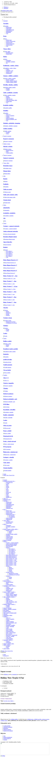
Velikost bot (3, 693)
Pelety (7, 346)
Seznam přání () (7, 738)
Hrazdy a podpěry (10, 79)
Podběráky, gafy (9, 70)
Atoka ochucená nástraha (10, 231)
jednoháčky (8, 60)
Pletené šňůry (9, 54)
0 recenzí (2, 698)
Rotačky (8, 315)
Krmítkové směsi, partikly (10, 349)
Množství (3, 694)
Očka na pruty (7, 425)
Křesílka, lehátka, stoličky (10, 85)
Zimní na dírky (9, 45)
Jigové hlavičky (7, 242)
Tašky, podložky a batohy (10, 92)
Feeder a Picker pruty (10, 41)
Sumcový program (8, 158)
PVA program (7, 446)
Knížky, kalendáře (8, 415)
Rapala (7, 314)
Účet (4, 736)
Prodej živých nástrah (8, 730)
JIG (7, 63)
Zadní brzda (8, 28)
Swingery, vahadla (8, 457)
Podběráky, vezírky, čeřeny (11, 65)
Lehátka (8, 89)
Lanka (5, 333)
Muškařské (8, 32)
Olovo (7, 133)
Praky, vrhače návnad (9, 441)
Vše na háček (7, 370)
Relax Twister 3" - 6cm (9, 291)
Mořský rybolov (7, 146)
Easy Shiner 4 (9, 253)
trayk (6, 700)
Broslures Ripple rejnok (10, 236)
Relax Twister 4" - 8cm (9, 297)
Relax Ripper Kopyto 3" (10, 265)
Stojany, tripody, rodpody (11, 81)
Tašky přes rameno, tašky (11, 100)
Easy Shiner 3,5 (9, 252)
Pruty (5, 36)
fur (4, 700)
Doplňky (5, 110)
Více (7, 33)
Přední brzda (9, 27)
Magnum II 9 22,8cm (10, 321)
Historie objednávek (7, 737)
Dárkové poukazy (10, 118)
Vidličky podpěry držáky (11, 82)
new (9, 700)
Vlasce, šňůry (7, 49)
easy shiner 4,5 (9, 254)
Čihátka (7, 116)
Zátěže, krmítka (7, 128)
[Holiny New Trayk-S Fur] (7, 651)
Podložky (8, 97)
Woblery (5, 325)
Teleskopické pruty (10, 43)
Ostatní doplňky (9, 152)
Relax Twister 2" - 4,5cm (10, 286)
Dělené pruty (9, 40)
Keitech (5, 247)
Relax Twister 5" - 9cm (9, 302)
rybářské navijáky (38, 719)
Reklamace (5, 728)
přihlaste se (6, 674)
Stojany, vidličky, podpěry (10, 76)
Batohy (7, 96)
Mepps (7, 311)
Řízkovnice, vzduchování (10, 452)
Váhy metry (6, 462)
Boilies (7, 345)
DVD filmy (6, 404)
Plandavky (8, 312)
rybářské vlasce (4, 720)
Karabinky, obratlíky (9, 409)
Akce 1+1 (8, 114)
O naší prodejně (6, 725)
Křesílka (8, 88)
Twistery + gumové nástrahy (11, 226)
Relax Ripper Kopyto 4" (10, 270)
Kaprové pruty (9, 42)
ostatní (7, 330)
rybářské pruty (30, 719)
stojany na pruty (45, 719)
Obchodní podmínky (7, 727)
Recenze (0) (6, 655)
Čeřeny (7, 69)
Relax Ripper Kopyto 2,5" (10, 260)
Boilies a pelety (7, 341)
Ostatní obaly (9, 101)
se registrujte (14, 674)
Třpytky (5, 307)
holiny (11, 700)
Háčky (5, 56)
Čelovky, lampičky (10, 115)
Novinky (5, 739)
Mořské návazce (9, 150)
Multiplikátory (9, 31)
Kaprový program (8, 138)
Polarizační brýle (8, 436)
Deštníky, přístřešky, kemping (11, 123)
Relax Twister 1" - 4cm (9, 281)
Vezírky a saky (9, 72)
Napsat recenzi (8, 698)
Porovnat (7, 696)
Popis (4, 654)
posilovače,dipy (7, 359)
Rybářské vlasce (9, 52)
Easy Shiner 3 (9, 251)
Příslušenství (9, 73)
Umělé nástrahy (7, 364)
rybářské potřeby (14, 719)
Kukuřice (6, 354)
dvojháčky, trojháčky (10, 61)
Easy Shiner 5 (9, 256)
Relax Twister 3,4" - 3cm (10, 276)
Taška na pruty (9, 99)
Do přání (2, 696)
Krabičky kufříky (8, 105)
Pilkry (7, 151)
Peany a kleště (7, 431)
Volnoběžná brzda (10, 29)
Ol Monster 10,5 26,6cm (11, 323)
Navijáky (6, 23)
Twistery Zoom (7, 318)
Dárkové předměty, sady (11, 119)
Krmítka (8, 132)
